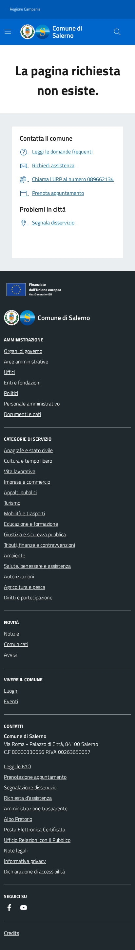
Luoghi (11, 691)
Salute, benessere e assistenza (37, 566)
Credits (11, 933)
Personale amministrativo (32, 403)
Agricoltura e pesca (24, 587)
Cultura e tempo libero (28, 461)
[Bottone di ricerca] (117, 32)
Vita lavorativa (19, 471)
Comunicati (16, 644)
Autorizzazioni (19, 576)
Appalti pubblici (20, 492)
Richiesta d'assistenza (28, 798)
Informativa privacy (25, 861)
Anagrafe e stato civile (28, 450)
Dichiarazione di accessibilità (34, 871)
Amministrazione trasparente (36, 808)
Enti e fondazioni (22, 382)
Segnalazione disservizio (30, 787)
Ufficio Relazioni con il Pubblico (37, 840)
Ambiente (14, 555)
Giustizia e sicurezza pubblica (35, 534)
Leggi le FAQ (17, 766)
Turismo (12, 503)
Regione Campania (25, 9)
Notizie (11, 633)
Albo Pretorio (18, 819)
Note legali (16, 850)
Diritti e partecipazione (28, 597)
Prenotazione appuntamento (35, 777)
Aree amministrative (26, 361)
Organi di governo (23, 351)
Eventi (11, 701)
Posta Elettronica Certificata (34, 829)
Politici (11, 393)
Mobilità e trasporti (24, 513)
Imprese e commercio (27, 482)
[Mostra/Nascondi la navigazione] (8, 31)
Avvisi (10, 655)
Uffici (9, 372)
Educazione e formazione (31, 524)
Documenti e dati (22, 414)
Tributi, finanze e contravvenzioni (39, 545)
